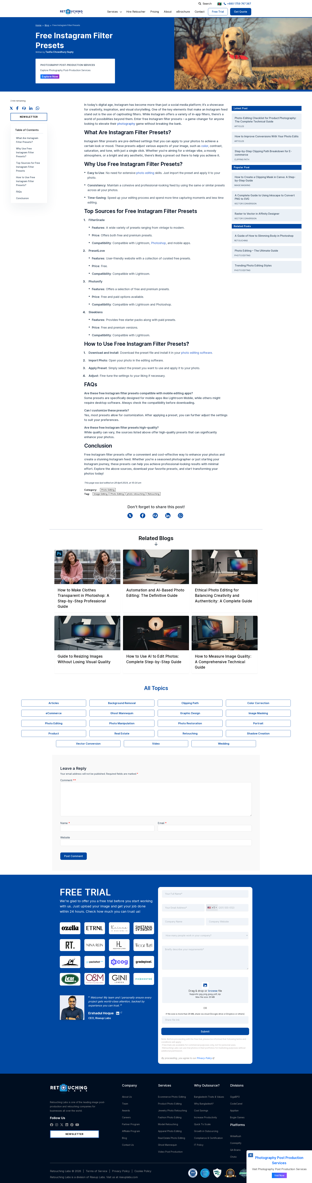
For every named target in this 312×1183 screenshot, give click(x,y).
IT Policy (199, 1144)
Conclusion (22, 198)
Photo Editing (107, 489)
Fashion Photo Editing (169, 1117)
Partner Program (131, 1124)
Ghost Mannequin (167, 1144)
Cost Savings (201, 1110)
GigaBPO (235, 1096)
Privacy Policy (204, 1058)
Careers (126, 1117)
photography (126, 123)
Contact (199, 11)
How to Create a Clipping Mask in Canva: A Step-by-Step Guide (265, 178)
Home (38, 25)
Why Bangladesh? (204, 1103)
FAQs (19, 191)
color (204, 146)
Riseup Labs (103, 1018)
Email (162, 823)
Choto (233, 1156)
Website (65, 837)
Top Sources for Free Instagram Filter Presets (28, 167)
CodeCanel (236, 1103)
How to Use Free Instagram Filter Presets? (25, 181)
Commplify (236, 1143)
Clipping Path (242, 159)
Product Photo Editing (170, 1103)
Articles (239, 126)
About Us (127, 1096)
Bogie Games (237, 1117)
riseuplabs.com (128, 1177)
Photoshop (158, 243)
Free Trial (218, 11)
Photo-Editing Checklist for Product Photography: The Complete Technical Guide (265, 119)
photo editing (145, 173)
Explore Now (50, 76)
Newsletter (29, 116)
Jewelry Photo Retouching (172, 1110)
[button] (112, 11)
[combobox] (212, 907)
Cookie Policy (142, 1171)
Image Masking (242, 185)
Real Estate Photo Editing (171, 1138)
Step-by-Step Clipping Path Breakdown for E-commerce (263, 153)
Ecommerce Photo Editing (172, 1096)
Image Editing (100, 494)
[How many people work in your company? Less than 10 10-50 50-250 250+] (205, 937)
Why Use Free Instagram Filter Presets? (25, 152)
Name (65, 823)
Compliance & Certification (208, 1138)
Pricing (154, 11)
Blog (47, 25)
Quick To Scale (202, 1124)
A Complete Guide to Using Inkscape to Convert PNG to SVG (265, 197)
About (167, 11)
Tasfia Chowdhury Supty (59, 52)
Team (125, 1103)
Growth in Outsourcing (206, 1131)
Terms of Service (96, 1171)
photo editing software (196, 352)
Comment (68, 780)
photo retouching (136, 494)
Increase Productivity (205, 1117)
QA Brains (235, 1150)
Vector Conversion (245, 203)
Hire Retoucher (135, 11)
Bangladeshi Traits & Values (209, 1096)
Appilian (234, 1110)
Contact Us (128, 1144)
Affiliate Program (131, 1131)
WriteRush (235, 1136)
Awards (126, 1110)
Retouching (153, 494)
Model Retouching (168, 1124)
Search (207, 3)
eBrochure (183, 11)
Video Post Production (170, 1151)
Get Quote (240, 11)
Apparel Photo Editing (170, 1131)
